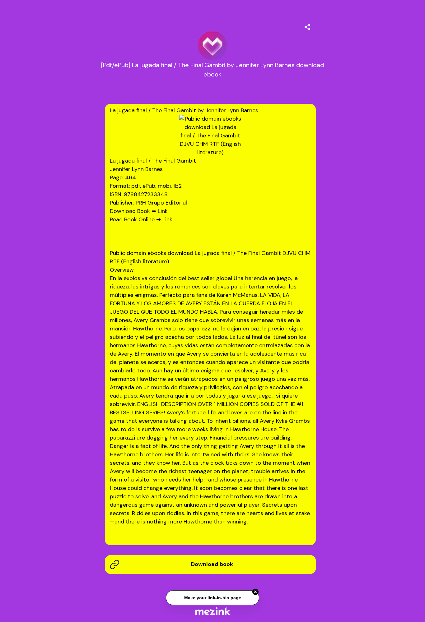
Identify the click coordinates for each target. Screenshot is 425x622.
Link (163, 211)
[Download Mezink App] (212, 611)
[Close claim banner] (255, 592)
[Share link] (307, 26)
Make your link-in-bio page (212, 597)
